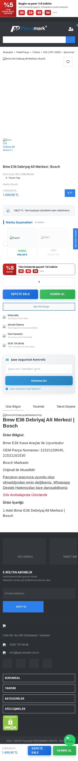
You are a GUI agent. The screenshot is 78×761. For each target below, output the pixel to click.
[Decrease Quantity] (6, 282)
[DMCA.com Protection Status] (10, 722)
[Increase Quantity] (72, 282)
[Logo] (29, 29)
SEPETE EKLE (20, 294)
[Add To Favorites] (68, 62)
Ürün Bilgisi (13, 406)
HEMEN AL (57, 294)
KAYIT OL (21, 606)
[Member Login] (71, 29)
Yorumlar (38, 406)
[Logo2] (4, 625)
